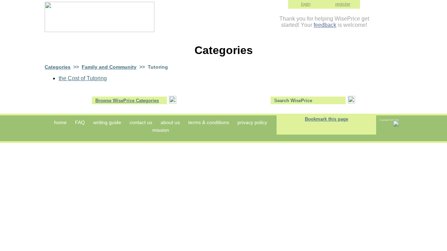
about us (170, 122)
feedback (325, 25)
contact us (141, 122)
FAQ (80, 122)
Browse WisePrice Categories (127, 100)
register (342, 4)
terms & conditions (208, 122)
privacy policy (252, 122)
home (60, 122)
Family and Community (109, 67)
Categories (58, 67)
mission (160, 130)
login (305, 4)
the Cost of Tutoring (83, 78)
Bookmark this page (326, 119)
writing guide (107, 122)
